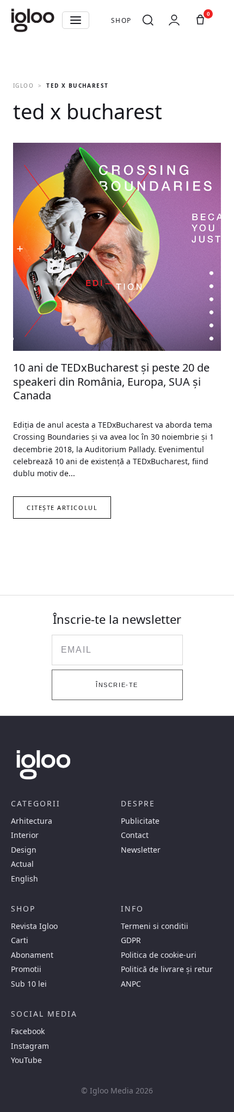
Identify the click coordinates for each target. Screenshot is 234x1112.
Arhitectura (31, 821)
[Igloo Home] (32, 20)
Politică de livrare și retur (167, 969)
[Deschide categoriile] (75, 20)
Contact (135, 835)
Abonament (32, 955)
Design (23, 850)
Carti (19, 940)
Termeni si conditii (154, 926)
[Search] (148, 20)
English (24, 879)
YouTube (26, 1060)
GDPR (131, 940)
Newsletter (141, 850)
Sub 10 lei (29, 984)
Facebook (28, 1031)
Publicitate (140, 821)
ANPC (131, 984)
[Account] (174, 20)
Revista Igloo (34, 926)
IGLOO (23, 85)
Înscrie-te (117, 685)
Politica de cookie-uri (158, 955)
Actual (22, 864)
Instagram (30, 1046)
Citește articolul (62, 507)
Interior (25, 835)
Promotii (26, 969)
